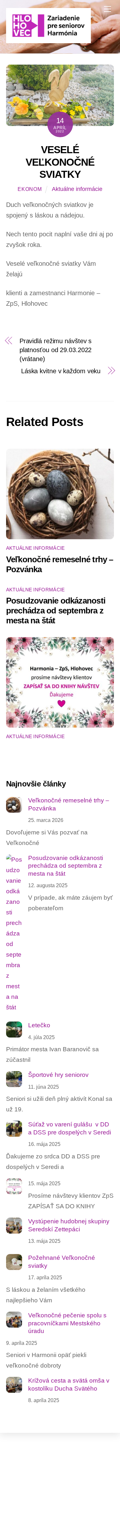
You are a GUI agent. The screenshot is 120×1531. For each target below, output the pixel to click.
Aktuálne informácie (77, 189)
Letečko (39, 1025)
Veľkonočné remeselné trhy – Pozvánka (68, 804)
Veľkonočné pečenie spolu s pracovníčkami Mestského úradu (67, 1323)
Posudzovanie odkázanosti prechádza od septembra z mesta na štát (55, 610)
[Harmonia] (48, 40)
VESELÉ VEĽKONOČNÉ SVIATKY (60, 162)
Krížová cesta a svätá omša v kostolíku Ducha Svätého (68, 1384)
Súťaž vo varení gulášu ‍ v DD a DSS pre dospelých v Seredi (69, 1128)
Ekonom (30, 189)
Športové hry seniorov (58, 1074)
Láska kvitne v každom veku (60, 371)
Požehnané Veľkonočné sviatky (61, 1261)
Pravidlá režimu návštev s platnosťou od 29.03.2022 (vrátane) (56, 349)
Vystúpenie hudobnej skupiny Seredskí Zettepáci (68, 1225)
